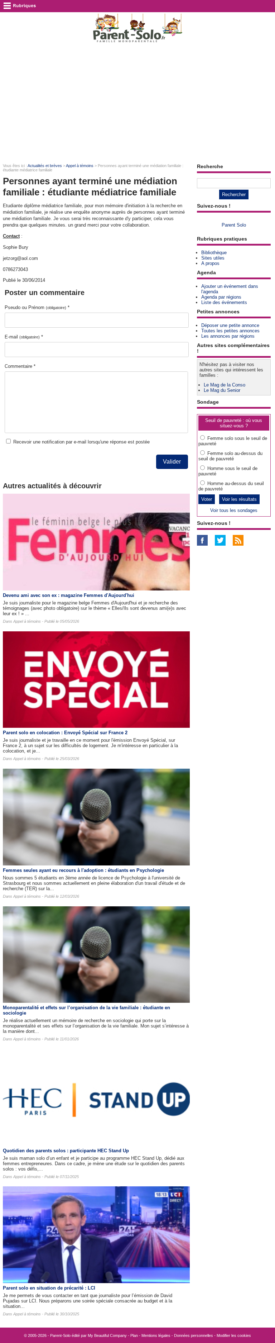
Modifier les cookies (234, 1335)
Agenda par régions (221, 297)
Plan (134, 1335)
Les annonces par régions (228, 336)
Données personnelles (193, 1335)
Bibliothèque (214, 252)
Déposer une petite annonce (230, 325)
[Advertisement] (137, 102)
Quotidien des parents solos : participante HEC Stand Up (66, 1150)
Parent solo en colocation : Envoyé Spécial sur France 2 (65, 732)
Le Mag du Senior (222, 390)
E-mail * (24, 337)
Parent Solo (234, 225)
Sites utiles (213, 258)
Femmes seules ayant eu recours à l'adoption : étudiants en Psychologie (83, 870)
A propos (210, 263)
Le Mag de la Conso (224, 385)
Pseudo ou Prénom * (37, 307)
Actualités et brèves (45, 165)
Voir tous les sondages (233, 510)
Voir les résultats (239, 499)
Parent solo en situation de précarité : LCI (49, 1288)
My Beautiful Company (107, 1335)
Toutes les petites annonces (230, 330)
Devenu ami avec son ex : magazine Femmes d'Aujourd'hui (68, 595)
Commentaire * (20, 366)
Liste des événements (224, 302)
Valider (172, 462)
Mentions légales (155, 1335)
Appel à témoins (79, 165)
